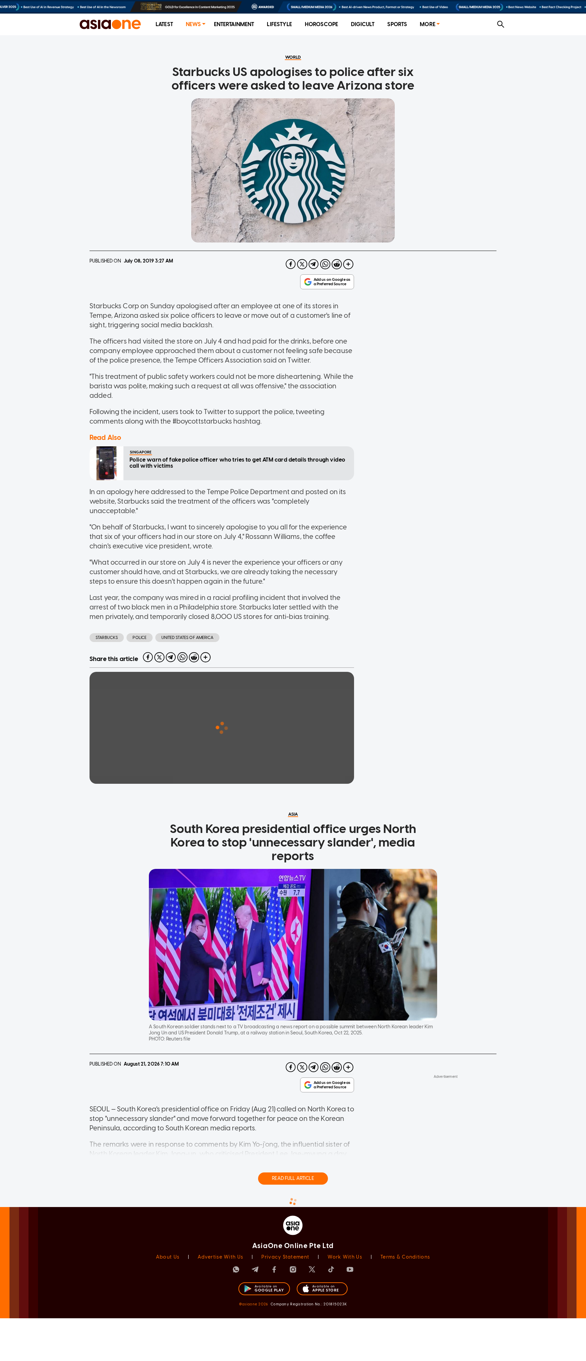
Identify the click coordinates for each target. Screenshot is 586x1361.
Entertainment (234, 24)
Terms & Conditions (405, 1257)
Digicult (362, 24)
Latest (164, 24)
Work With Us (345, 1257)
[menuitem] (164, 24)
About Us (167, 1257)
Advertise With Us (220, 1257)
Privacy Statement (285, 1257)
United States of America (187, 637)
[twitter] (302, 264)
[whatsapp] (325, 264)
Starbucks (107, 637)
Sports (397, 24)
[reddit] (337, 264)
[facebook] (290, 264)
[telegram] (313, 264)
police (139, 637)
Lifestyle (279, 24)
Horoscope (321, 24)
